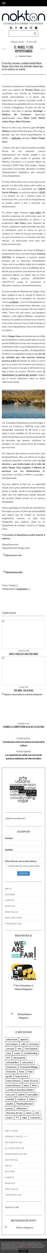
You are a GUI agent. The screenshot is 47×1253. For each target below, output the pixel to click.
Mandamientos (16, 1154)
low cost (10, 1094)
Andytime (21, 588)
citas (8, 1053)
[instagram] (31, 27)
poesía (9, 1108)
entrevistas (27, 1062)
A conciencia (14, 1148)
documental (19, 1057)
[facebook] (16, 27)
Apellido (9, 849)
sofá (37, 1112)
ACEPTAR (23, 1251)
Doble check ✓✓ (16, 1136)
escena (10, 894)
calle (23, 1044)
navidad (10, 1099)
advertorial (11, 1039)
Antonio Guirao (25, 56)
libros (9, 900)
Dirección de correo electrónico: (21, 861)
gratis (9, 1076)
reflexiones (14, 41)
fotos (21, 1071)
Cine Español (31, 1048)
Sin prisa (21, 41)
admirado (16, 138)
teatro (9, 1117)
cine (19, 1048)
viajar (24, 1117)
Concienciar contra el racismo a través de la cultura (23, 742)
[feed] (11, 27)
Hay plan (11, 1130)
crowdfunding (30, 1053)
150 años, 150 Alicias (23, 690)
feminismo (11, 1067)
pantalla (11, 912)
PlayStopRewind (24, 1103)
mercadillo (33, 1094)
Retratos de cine (14, 1112)
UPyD (42, 192)
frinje (30, 1071)
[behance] (36, 27)
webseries (35, 1117)
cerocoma (33, 1044)
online (32, 1099)
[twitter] (21, 27)
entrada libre (12, 1062)
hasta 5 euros (21, 1076)
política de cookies (24, 1247)
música (10, 906)
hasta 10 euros (13, 1080)
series (29, 1112)
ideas (26, 1085)
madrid (21, 1094)
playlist (9, 1103)
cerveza (10, 1048)
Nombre (9, 838)
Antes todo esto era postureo (23, 654)
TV (17, 1117)
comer (17, 1053)
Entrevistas (14, 1142)
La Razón (13, 302)
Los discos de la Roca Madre (20, 1089)
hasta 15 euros (31, 1080)
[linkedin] (26, 27)
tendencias (13, 923)
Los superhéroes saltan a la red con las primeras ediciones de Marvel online (23, 755)
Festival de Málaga (29, 1067)
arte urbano (12, 1044)
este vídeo (35, 212)
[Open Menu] (3, 3)
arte (8, 888)
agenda (24, 1039)
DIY (8, 1057)
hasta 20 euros (13, 1085)
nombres (21, 1099)
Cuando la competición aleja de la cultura (23, 726)
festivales (11, 1071)
